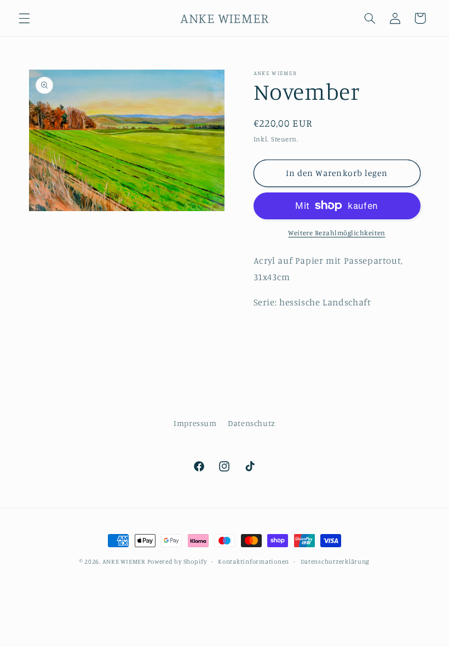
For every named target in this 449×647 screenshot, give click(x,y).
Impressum (195, 423)
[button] (24, 18)
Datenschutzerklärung (335, 561)
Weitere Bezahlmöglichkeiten (336, 233)
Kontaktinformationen (253, 561)
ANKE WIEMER (123, 561)
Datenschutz (251, 423)
